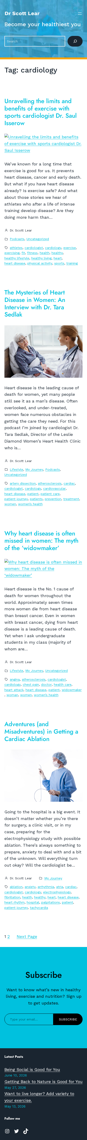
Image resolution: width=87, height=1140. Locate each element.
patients (36, 499)
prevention (53, 499)
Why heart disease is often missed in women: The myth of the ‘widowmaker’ (41, 541)
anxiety (30, 887)
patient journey (16, 499)
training (72, 263)
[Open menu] (80, 13)
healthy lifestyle (16, 258)
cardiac (69, 483)
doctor (46, 684)
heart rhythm (14, 902)
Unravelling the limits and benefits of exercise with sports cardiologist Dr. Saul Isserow (40, 112)
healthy (57, 253)
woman (12, 695)
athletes (16, 248)
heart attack (13, 690)
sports (59, 263)
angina (15, 679)
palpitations (50, 902)
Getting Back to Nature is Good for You (43, 1081)
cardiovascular (54, 488)
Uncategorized (37, 239)
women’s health (30, 504)
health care (62, 684)
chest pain (31, 684)
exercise (69, 248)
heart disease (14, 263)
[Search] (75, 41)
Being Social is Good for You (32, 1069)
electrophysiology (57, 892)
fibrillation (12, 897)
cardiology (53, 248)
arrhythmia (46, 887)
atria (59, 887)
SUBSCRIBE (68, 1019)
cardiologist (34, 248)
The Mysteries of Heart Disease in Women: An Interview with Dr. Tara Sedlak (34, 303)
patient (33, 494)
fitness (32, 253)
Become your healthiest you (42, 24)
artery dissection (23, 483)
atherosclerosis (49, 483)
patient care (50, 494)
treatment (71, 499)
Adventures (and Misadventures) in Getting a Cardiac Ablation (41, 732)
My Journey (34, 469)
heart (58, 258)
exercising (11, 253)
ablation (16, 887)
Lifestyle (16, 469)
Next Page (27, 936)
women (10, 504)
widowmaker (72, 690)
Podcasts (17, 239)
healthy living (41, 258)
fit (23, 253)
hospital (33, 902)
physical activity (39, 263)
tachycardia (39, 907)
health (44, 253)
